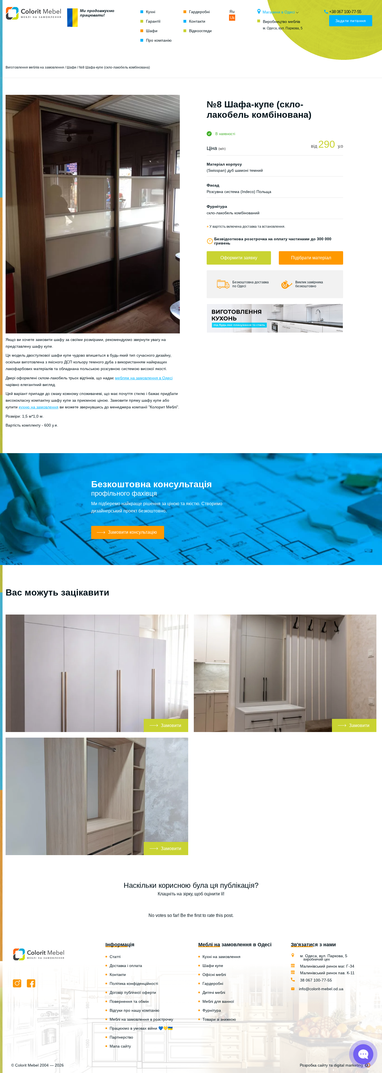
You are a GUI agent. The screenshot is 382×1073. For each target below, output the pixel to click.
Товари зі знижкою (219, 1019)
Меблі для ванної (218, 1001)
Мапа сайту (120, 1046)
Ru (232, 11)
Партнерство (121, 1037)
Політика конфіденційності (134, 983)
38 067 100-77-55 (315, 980)
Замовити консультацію (132, 532)
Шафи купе (212, 965)
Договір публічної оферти (133, 992)
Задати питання (350, 20)
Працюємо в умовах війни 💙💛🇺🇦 (141, 1028)
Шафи (151, 31)
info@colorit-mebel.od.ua (321, 989)
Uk (232, 17)
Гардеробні (199, 12)
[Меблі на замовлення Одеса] (34, 26)
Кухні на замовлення (221, 956)
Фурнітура (211, 1010)
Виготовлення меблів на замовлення (35, 67)
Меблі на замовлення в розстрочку (141, 1019)
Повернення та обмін (129, 1001)
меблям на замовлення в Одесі (144, 378)
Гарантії (153, 21)
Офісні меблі (214, 974)
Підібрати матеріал (311, 257)
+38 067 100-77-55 (345, 11)
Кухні (150, 12)
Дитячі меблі (213, 992)
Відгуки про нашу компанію (134, 1010)
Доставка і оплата (126, 965)
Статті (115, 956)
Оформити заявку (238, 257)
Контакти (197, 21)
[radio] (171, 904)
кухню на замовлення (38, 407)
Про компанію (159, 40)
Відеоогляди (200, 31)
